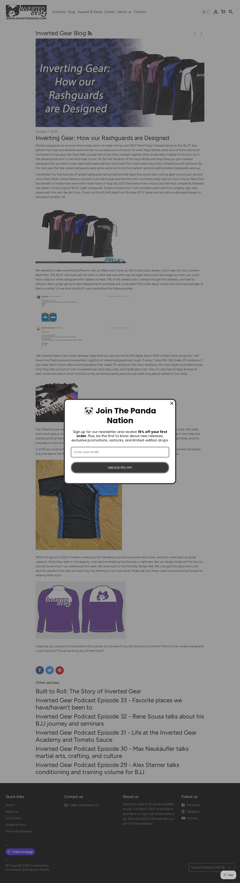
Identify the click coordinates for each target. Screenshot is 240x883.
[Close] (171, 403)
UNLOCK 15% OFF (120, 467)
